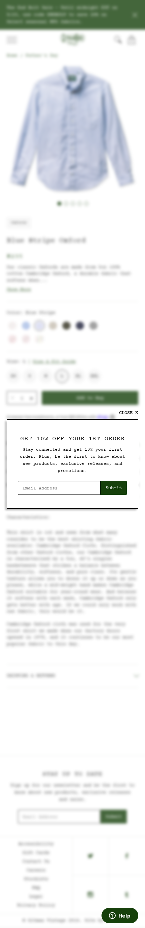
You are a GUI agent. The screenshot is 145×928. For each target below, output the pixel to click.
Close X (128, 413)
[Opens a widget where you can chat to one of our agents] (119, 916)
